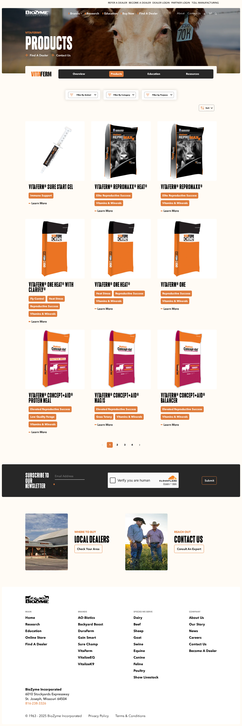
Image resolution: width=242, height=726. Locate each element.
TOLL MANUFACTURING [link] (205, 3)
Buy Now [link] (128, 13)
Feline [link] (138, 664)
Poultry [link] (139, 670)
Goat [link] (137, 637)
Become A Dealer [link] (203, 650)
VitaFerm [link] (85, 650)
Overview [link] (79, 73)
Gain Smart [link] (87, 637)
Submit (209, 480)
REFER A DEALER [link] (117, 3)
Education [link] (110, 13)
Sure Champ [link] (88, 644)
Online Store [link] (35, 637)
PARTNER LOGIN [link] (180, 3)
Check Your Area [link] (88, 549)
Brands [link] (75, 13)
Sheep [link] (138, 631)
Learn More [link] (39, 203)
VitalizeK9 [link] (86, 664)
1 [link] (110, 444)
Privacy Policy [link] (98, 715)
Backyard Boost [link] (90, 624)
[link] (37, 13)
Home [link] (30, 617)
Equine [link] (139, 650)
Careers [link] (195, 637)
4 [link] (132, 444)
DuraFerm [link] (86, 631)
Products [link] (116, 73)
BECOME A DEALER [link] (140, 3)
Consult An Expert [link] (189, 549)
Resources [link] (192, 73)
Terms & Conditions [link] (130, 715)
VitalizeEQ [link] (86, 657)
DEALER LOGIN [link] (161, 3)
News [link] (193, 631)
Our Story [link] (197, 624)
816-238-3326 (35, 703)
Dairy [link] (138, 617)
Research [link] (92, 13)
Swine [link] (138, 644)
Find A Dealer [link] (148, 13)
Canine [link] (139, 657)
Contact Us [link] (194, 13)
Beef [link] (137, 624)
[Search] (216, 14)
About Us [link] (196, 617)
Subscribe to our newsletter (40, 480)
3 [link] (124, 444)
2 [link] (117, 444)
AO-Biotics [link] (86, 617)
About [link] (180, 13)
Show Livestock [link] (146, 677)
